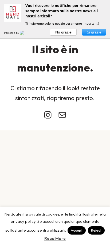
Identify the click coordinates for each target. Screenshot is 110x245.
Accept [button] (76, 230)
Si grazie (94, 32)
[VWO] (25, 33)
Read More (55, 238)
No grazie (63, 32)
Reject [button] (96, 230)
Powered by (12, 33)
